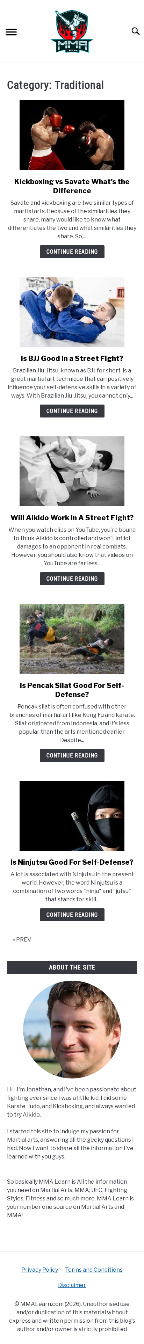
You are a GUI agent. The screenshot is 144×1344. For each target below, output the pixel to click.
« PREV (22, 939)
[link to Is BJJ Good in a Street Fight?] (72, 312)
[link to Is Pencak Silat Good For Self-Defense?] (72, 639)
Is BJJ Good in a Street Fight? (72, 358)
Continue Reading (72, 251)
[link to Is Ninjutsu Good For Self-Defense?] (72, 816)
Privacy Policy (39, 1269)
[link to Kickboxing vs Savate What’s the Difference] (72, 135)
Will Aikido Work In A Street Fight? (72, 518)
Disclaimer (72, 1285)
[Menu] (11, 33)
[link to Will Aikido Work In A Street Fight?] (72, 471)
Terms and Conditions (94, 1269)
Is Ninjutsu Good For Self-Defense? (72, 862)
